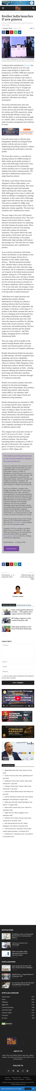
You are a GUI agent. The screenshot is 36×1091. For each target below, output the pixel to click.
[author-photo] (18, 594)
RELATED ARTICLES (9, 605)
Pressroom (9, 12)
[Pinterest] (11, 32)
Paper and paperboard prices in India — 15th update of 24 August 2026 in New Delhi (22, 612)
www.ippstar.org (9, 536)
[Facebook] (3, 32)
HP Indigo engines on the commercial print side (21, 619)
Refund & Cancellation (18, 1079)
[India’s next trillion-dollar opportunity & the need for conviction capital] (6, 954)
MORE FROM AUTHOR (24, 605)
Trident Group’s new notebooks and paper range (27, 577)
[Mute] (29, 706)
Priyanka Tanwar (7, 28)
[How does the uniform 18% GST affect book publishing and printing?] (6, 985)
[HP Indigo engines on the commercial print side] (6, 620)
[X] (7, 32)
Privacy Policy (26, 1077)
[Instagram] (13, 1071)
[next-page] (6, 635)
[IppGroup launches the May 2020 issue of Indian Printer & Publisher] (6, 968)
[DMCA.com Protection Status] (7, 1024)
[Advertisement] (18, 861)
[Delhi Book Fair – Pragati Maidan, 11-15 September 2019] (6, 976)
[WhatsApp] (15, 32)
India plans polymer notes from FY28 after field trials (21, 628)
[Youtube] (27, 1071)
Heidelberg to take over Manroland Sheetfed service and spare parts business (22, 935)
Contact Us (28, 1079)
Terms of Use (8, 1079)
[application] (18, 698)
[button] (3, 8)
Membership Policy (16, 1077)
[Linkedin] (19, 32)
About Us (7, 1077)
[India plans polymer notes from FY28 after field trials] (6, 629)
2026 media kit (17, 522)
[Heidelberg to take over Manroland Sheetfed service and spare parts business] (6, 936)
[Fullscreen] (32, 706)
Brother (27, 65)
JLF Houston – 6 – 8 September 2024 (8, 576)
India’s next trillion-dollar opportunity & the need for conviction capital (20, 953)
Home (3, 12)
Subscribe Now (11, 549)
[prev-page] (3, 635)
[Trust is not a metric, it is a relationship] (6, 945)
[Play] (4, 706)
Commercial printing (19, 12)
